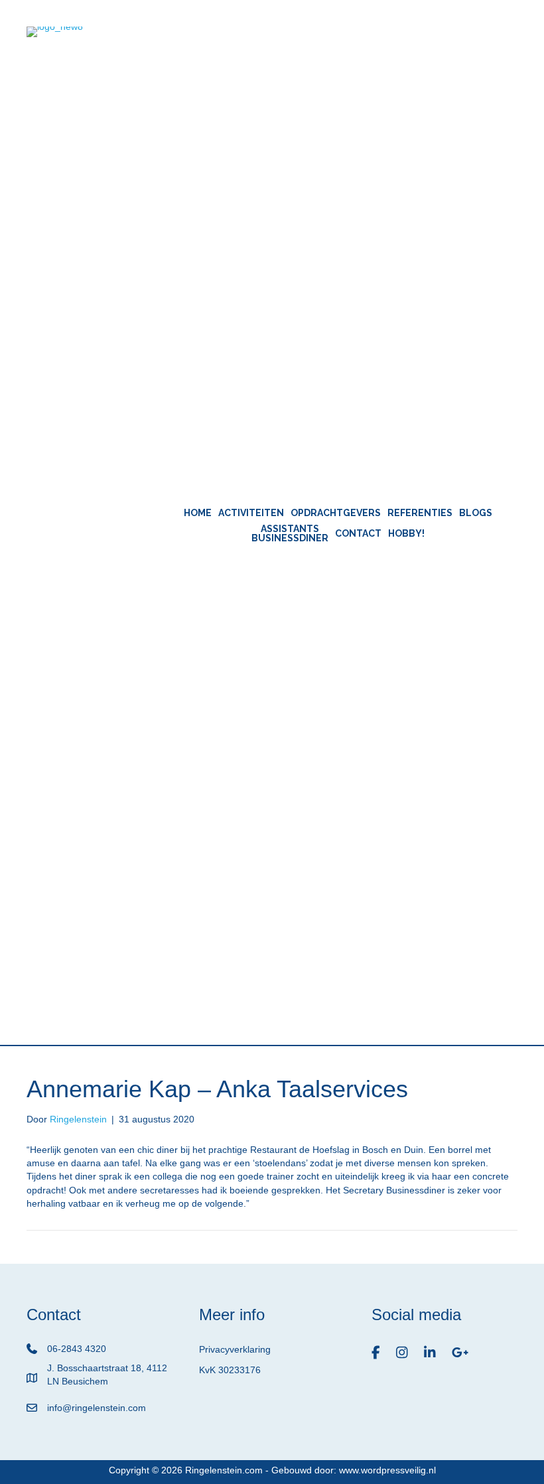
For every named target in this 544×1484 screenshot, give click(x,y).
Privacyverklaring (235, 1349)
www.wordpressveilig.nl (387, 1470)
